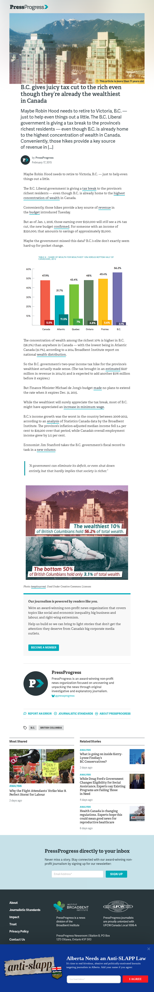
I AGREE (135, 979)
